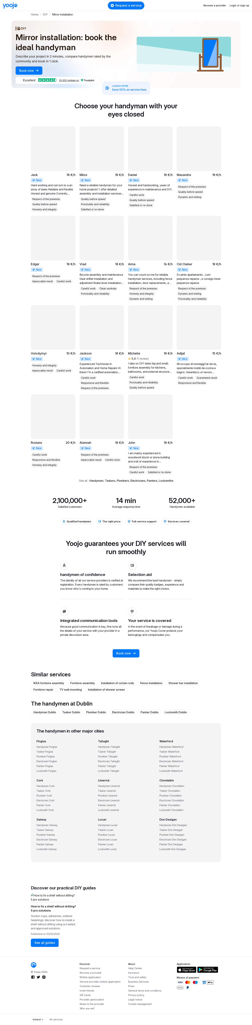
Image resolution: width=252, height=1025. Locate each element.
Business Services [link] (138, 981)
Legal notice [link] (135, 999)
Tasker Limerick (107, 790)
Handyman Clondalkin (171, 786)
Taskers (110, 480)
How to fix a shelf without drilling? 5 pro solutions (53, 908)
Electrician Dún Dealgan (173, 839)
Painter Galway (45, 844)
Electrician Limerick (109, 800)
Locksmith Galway (47, 849)
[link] (53, 169)
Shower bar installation (183, 683)
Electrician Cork (45, 800)
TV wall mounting (70, 689)
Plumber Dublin (96, 712)
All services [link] (56, 1019)
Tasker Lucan (105, 829)
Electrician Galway (47, 839)
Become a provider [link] (91, 972)
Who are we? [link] (87, 1008)
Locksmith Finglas (46, 770)
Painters (152, 480)
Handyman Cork (46, 786)
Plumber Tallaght (107, 756)
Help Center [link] (135, 968)
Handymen (96, 480)
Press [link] (131, 986)
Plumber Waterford (170, 756)
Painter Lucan (105, 844)
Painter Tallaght (107, 766)
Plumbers (123, 480)
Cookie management (140, 1004)
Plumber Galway (46, 834)
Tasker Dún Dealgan (171, 829)
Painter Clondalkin (169, 805)
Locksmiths (166, 480)
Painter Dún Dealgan (171, 844)
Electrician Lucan (107, 839)
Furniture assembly (82, 683)
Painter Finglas (45, 766)
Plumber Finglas (46, 756)
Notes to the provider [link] (92, 1004)
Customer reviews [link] (90, 986)
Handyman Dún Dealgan (173, 825)
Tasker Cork (44, 790)
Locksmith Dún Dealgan (172, 849)
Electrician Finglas (47, 761)
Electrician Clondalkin (171, 800)
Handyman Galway (47, 825)
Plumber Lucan (106, 834)
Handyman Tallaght (109, 746)
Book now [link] (27, 70)
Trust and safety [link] (137, 977)
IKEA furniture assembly (48, 683)
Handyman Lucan (107, 825)
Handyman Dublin (44, 712)
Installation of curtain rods (117, 683)
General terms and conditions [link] (144, 990)
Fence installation (151, 683)
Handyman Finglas (47, 746)
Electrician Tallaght (109, 761)
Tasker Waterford (169, 751)
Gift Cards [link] (85, 995)
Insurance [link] (133, 972)
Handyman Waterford (171, 746)
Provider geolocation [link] (92, 999)
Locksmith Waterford (171, 770)
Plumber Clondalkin (170, 795)
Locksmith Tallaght (108, 770)
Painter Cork (44, 805)
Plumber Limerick (107, 795)
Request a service (128, 5)
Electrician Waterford (171, 761)
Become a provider (214, 5)
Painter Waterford (169, 766)
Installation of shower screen (106, 689)
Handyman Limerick (109, 786)
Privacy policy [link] (136, 995)
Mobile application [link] (90, 977)
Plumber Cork (44, 795)
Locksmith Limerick (108, 810)
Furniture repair (43, 689)
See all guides (44, 942)
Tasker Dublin (71, 712)
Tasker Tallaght (107, 751)
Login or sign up (239, 5)
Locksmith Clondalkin (171, 810)
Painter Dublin (150, 712)
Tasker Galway (45, 829)
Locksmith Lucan (107, 849)
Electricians (137, 480)
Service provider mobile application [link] (100, 981)
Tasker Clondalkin (169, 790)
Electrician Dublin (123, 712)
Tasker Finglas (45, 751)
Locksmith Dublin (176, 712)
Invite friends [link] (87, 990)
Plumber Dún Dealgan (171, 834)
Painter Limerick (107, 805)
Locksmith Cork (45, 810)
